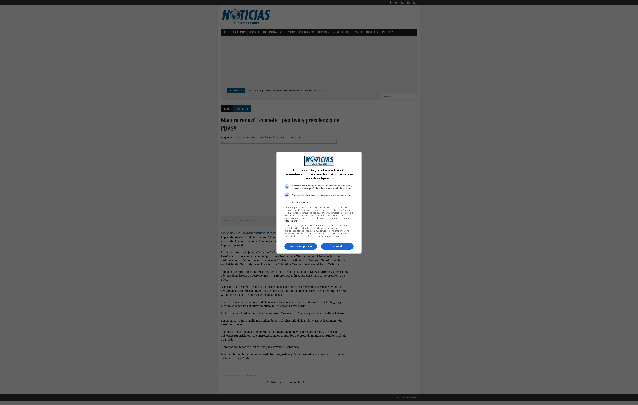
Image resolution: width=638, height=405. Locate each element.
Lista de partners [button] (292, 220)
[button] (319, 202)
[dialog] (319, 203)
